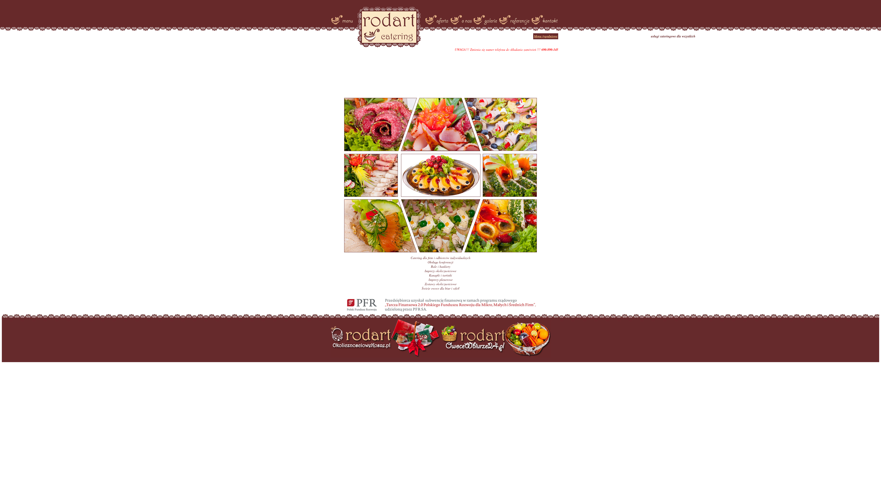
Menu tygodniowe (546, 36)
